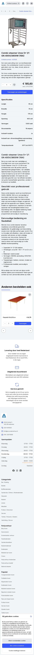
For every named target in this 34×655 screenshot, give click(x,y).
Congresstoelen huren (7, 575)
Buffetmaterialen (6, 489)
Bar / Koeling (5, 482)
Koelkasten (4, 549)
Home (1, 11)
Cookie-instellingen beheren (17, 650)
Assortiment (6, 11)
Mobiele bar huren (6, 552)
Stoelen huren (5, 609)
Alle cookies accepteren (17, 645)
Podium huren (5, 602)
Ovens (3, 556)
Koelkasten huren (6, 585)
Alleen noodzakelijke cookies (17, 640)
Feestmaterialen (5, 539)
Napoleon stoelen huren (8, 592)
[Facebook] (13, 471)
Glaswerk (4, 496)
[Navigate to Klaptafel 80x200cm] (17, 303)
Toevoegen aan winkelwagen (17, 92)
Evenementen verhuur (7, 535)
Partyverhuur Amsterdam (8, 559)
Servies (3, 513)
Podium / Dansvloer (7, 510)
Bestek (3, 485)
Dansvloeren (5, 532)
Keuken (9, 11)
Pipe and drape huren (7, 599)
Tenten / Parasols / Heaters (9, 517)
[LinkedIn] (20, 471)
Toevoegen (23, 323)
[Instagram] (17, 471)
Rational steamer (6, 566)
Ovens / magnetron (14, 11)
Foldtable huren (5, 578)
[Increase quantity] (10, 84)
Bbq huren (4, 528)
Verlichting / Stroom (7, 520)
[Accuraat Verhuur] (3, 3)
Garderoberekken (6, 542)
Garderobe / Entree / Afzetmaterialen (12, 492)
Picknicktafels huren (7, 595)
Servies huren (5, 606)
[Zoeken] (19, 3)
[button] (31, 3)
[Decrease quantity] (2, 84)
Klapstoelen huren (6, 581)
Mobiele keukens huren (8, 588)
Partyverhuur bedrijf (7, 563)
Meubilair (4, 506)
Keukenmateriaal (6, 546)
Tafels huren (5, 612)
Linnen (3, 503)
